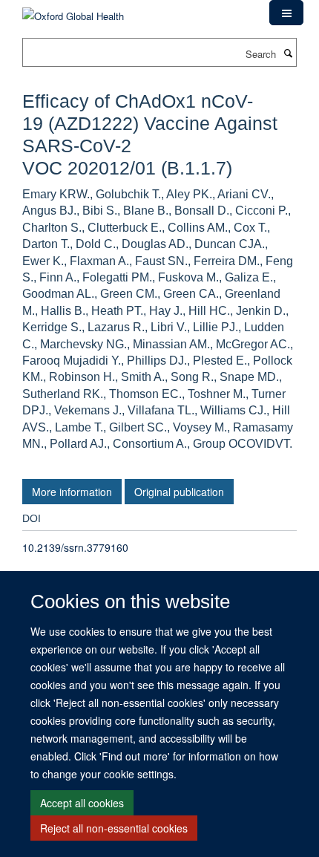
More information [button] (72, 491)
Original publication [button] (179, 491)
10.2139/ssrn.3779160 (75, 547)
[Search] (288, 53)
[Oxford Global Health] (73, 11)
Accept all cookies (82, 802)
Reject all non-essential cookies (114, 828)
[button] (286, 12)
